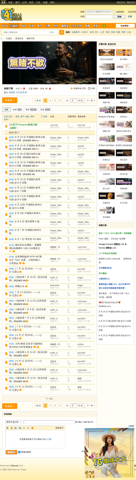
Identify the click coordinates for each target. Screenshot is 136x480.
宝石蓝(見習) (21, 92)
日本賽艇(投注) (105, 268)
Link (20, 428)
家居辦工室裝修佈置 (124, 145)
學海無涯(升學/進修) (106, 117)
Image (15, 428)
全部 (6, 109)
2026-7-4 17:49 (84, 321)
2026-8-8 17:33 (84, 224)
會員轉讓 (106, 217)
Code (28, 428)
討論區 (13, 25)
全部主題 (8, 116)
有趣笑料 (106, 203)
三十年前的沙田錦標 (108, 253)
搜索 (52, 32)
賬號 (82, 12)
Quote (24, 428)
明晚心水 (19, 286)
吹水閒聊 (106, 74)
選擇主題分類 (12, 422)
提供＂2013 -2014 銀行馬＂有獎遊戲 (115, 233)
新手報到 (123, 59)
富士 (97, 32)
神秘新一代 (55, 247)
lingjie (80, 278)
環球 (52, 2)
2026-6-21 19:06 (84, 364)
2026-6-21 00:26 (84, 381)
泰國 (45, 2)
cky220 (81, 146)
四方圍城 (103, 273)
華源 (108, 32)
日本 (38, 2)
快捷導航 (125, 26)
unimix (81, 344)
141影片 (84, 32)
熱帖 (27, 116)
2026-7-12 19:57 (84, 295)
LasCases (82, 247)
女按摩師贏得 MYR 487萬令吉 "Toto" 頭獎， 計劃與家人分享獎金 (25, 260)
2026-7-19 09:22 (84, 261)
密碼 (82, 16)
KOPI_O (54, 278)
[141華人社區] (11, 14)
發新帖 (9, 100)
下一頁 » (49, 399)
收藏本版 (79, 88)
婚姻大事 (106, 131)
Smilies (32, 428)
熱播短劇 (123, 188)
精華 (32, 116)
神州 (31, 2)
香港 (10, 2)
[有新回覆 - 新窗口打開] (7, 139)
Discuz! (14, 466)
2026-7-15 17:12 (84, 280)
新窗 (45, 116)
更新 (95, 25)
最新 (17, 116)
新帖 (103, 25)
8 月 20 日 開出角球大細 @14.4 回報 (115, 321)
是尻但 (53, 269)
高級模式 (59, 428)
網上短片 (106, 188)
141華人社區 (1, 38)
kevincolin (54, 285)
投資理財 (123, 88)
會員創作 (106, 88)
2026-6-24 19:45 (84, 347)
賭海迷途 (123, 102)
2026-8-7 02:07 (84, 240)
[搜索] (61, 32)
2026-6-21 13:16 (84, 372)
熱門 (22, 116)
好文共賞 (123, 203)
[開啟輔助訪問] (115, 2)
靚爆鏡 (12, 92)
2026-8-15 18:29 (84, 182)
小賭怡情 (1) (104, 279)
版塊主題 (13, 132)
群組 (23, 25)
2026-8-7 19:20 (84, 233)
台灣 (24, 2)
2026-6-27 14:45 (84, 338)
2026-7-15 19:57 (84, 272)
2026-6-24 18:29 (84, 355)
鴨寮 (124, 32)
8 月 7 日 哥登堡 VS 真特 (28, 239)
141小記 (54, 125)
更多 (6, 119)
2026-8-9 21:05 (84, 216)
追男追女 (123, 117)
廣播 (87, 25)
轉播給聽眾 (26, 452)
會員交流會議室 (106, 59)
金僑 (92, 32)
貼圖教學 (76, 32)
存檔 (93, 88)
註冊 (130, 16)
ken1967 (82, 269)
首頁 (3, 2)
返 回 (38, 100)
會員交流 (19, 38)
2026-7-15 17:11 (84, 288)
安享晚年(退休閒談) (106, 145)
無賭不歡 (30, 38)
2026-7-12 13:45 (84, 304)
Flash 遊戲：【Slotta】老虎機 (112, 239)
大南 (129, 32)
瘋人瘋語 (123, 74)
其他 (44, 109)
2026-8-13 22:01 (84, 191)
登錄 (44, 439)
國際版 (65, 25)
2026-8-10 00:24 (84, 208)
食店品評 (123, 160)
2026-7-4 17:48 (84, 329)
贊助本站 (121, 2)
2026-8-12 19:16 (84, 199)
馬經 (30, 109)
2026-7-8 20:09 (84, 312)
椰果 (80, 378)
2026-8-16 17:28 (84, 174)
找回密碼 (132, 12)
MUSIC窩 (124, 174)
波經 (17, 109)
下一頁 (90, 100)
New (37, 140)
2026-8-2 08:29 (84, 249)
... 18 (66, 100)
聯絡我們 (131, 2)
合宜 (102, 32)
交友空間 (77, 25)
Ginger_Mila (55, 138)
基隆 (118, 32)
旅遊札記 (106, 160)
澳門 (17, 2)
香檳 (113, 32)
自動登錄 (120, 12)
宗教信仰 (106, 174)
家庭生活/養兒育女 (123, 131)
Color (11, 428)
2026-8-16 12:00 (84, 128)
